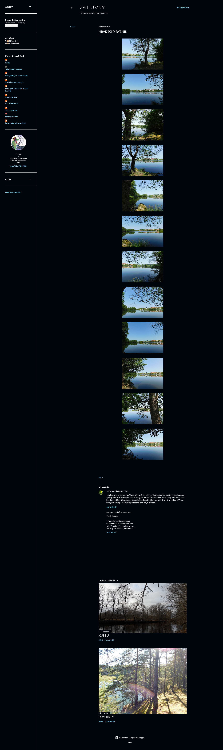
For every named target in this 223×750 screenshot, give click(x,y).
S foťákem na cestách (14, 82)
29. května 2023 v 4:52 (120, 491)
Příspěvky (13, 41)
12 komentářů (110, 721)
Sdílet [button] (72, 27)
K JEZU (104, 635)
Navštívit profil (18, 166)
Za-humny (92, 7)
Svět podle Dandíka (13, 69)
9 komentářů (109, 640)
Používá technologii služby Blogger (131, 738)
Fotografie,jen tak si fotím (16, 76)
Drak (18, 153)
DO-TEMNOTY (11, 104)
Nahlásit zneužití (13, 192)
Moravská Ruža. (12, 117)
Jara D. (108, 491)
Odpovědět (111, 507)
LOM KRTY (106, 717)
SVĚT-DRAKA (11, 110)
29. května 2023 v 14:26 (123, 512)
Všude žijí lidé (11, 97)
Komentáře (14, 43)
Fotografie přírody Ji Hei (15, 123)
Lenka (7, 63)
